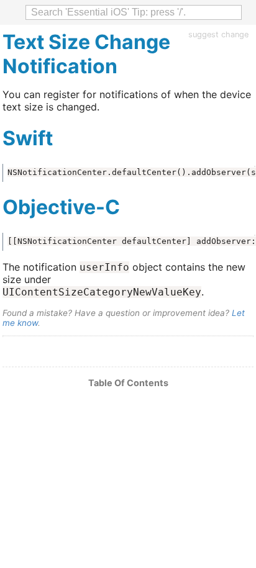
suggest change (218, 34)
